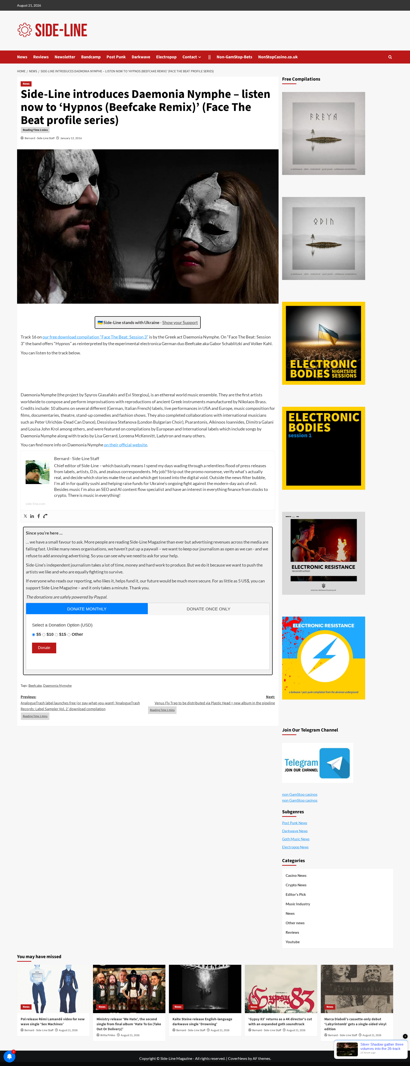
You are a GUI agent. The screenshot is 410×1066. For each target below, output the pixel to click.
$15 (62, 634)
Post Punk (116, 57)
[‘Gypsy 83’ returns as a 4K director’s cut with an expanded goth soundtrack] (281, 989)
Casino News (296, 875)
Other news (295, 923)
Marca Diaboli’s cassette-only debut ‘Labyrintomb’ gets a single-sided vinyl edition (355, 1024)
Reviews (41, 57)
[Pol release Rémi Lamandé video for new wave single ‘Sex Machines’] (53, 989)
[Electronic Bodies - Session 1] (323, 448)
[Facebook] (39, 516)
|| (209, 57)
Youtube (293, 942)
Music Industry (298, 904)
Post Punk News (294, 823)
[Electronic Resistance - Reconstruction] (323, 553)
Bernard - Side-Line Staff (40, 138)
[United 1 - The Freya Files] (323, 133)
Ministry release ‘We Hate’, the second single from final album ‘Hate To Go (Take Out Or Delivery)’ (129, 1024)
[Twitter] (25, 516)
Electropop (166, 57)
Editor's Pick (296, 894)
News (22, 57)
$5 (38, 634)
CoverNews (237, 1058)
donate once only (208, 609)
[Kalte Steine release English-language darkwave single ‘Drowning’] (205, 989)
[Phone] (45, 516)
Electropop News (295, 847)
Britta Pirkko (107, 1035)
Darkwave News (295, 831)
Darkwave (141, 57)
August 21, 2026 (68, 1030)
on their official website (125, 444)
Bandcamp (91, 57)
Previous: (80, 703)
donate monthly (87, 609)
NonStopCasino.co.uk (278, 57)
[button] (390, 57)
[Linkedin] (32, 516)
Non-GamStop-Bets (234, 57)
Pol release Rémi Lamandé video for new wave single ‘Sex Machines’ (53, 1022)
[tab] (87, 608)
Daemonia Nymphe (57, 685)
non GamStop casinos (299, 794)
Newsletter (65, 57)
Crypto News (296, 885)
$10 (50, 634)
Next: (215, 700)
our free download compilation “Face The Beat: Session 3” (95, 336)
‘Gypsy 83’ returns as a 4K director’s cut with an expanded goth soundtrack (280, 1022)
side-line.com (35, 504)
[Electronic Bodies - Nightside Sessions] (323, 343)
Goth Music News (296, 839)
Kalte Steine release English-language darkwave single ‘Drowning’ (202, 1022)
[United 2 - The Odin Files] (323, 238)
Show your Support (180, 322)
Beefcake (35, 685)
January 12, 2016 (71, 138)
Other (77, 634)
